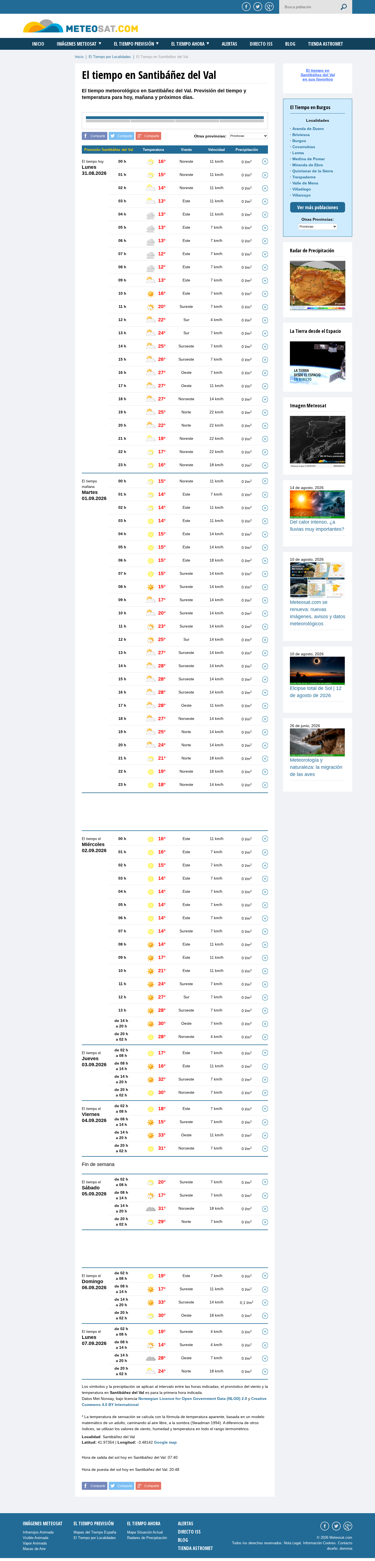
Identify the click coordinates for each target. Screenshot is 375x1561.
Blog (290, 44)
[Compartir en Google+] (268, 6)
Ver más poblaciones (317, 207)
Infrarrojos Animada (38, 1532)
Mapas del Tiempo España (95, 1532)
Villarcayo (301, 195)
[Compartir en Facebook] (245, 6)
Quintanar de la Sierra (312, 171)
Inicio (38, 44)
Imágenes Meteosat (77, 44)
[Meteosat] (317, 442)
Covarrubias (303, 147)
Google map (165, 1442)
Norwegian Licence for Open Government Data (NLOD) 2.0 (192, 1398)
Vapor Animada (35, 1543)
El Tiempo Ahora (188, 44)
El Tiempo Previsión (134, 44)
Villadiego (301, 189)
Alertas (229, 44)
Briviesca (301, 134)
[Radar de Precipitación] (317, 285)
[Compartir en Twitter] (257, 6)
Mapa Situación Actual (145, 1532)
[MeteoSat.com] (80, 25)
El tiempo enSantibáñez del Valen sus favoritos (318, 74)
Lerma (298, 153)
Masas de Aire (34, 1549)
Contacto (345, 1543)
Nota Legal (292, 1543)
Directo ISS (261, 44)
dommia (346, 1548)
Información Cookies (319, 1543)
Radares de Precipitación (147, 1538)
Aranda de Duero (308, 128)
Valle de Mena (305, 183)
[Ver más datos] (265, 161)
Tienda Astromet (325, 44)
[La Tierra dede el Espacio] (317, 363)
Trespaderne (304, 177)
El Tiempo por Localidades (110, 57)
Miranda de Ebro (307, 165)
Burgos (299, 141)
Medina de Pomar (308, 159)
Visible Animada (35, 1538)
